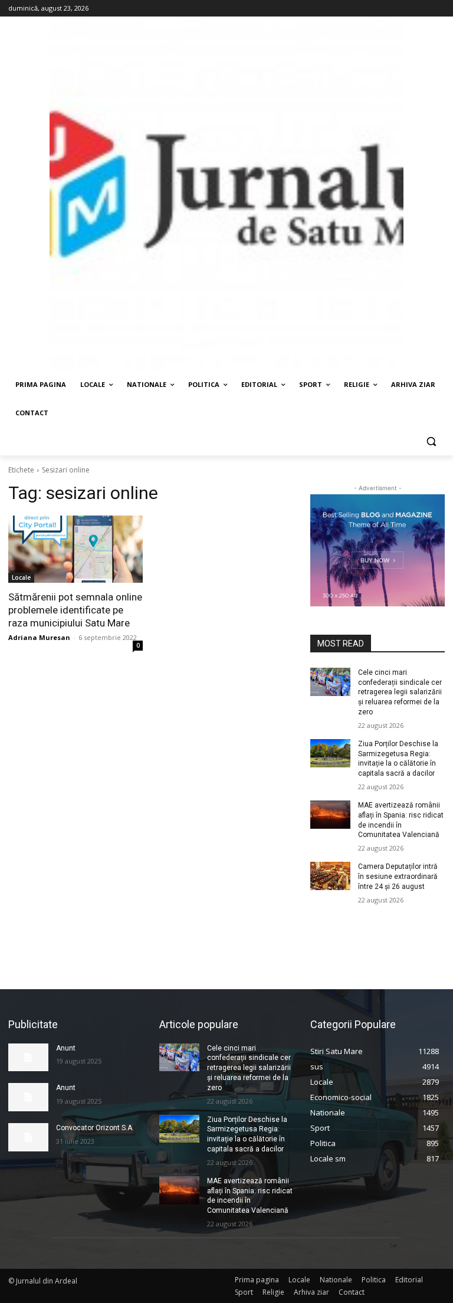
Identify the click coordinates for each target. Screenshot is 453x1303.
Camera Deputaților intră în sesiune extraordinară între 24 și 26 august (398, 876)
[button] (431, 441)
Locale (21, 577)
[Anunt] (28, 1057)
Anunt (66, 1048)
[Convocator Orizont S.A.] (28, 1137)
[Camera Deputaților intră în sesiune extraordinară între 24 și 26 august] (330, 876)
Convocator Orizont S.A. (95, 1128)
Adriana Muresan (39, 637)
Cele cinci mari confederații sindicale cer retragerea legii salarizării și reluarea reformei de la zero (400, 692)
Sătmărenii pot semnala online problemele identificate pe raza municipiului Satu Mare (75, 610)
